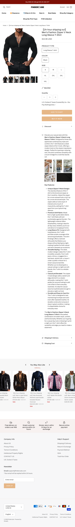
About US (7, 443)
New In (41, 13)
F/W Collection (46, 19)
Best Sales (52, 13)
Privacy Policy (9, 447)
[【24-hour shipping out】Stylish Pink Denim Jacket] (54, 381)
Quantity (45, 93)
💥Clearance (14, 13)
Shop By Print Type (30, 19)
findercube (11, 519)
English (8, 514)
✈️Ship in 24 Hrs (29, 13)
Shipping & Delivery (64, 443)
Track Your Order (63, 456)
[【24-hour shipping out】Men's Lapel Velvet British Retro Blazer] (20, 381)
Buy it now (57, 119)
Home (4, 13)
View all (37, 367)
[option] (20, 51)
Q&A (59, 453)
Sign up (9, 486)
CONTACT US (9, 456)
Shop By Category (66, 13)
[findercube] (37, 7)
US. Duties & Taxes (10, 460)
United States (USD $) (10, 507)
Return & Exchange (64, 447)
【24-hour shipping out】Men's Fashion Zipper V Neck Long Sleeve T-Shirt (29, 25)
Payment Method (63, 450)
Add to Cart (57, 112)
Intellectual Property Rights (13, 453)
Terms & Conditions (11, 450)
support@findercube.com (17, 471)
